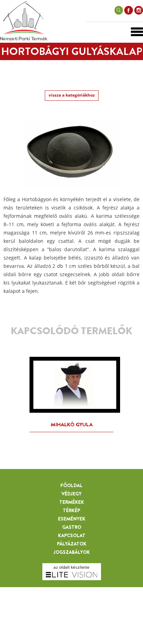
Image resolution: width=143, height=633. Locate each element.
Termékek (71, 502)
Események (71, 518)
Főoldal (71, 485)
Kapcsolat (71, 535)
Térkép (71, 510)
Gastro (71, 527)
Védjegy (71, 493)
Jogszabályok (71, 552)
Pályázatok (71, 543)
